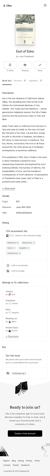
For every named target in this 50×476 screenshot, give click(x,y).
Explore (6, 461)
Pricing (21, 461)
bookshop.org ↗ (19, 373)
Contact (6, 465)
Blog (14, 461)
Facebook (25, 465)
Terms (37, 461)
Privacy (29, 461)
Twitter (16, 465)
